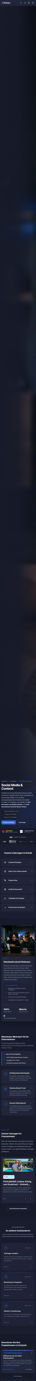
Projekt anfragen (8, 822)
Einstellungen (18, 1376)
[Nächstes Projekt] (31, 1198)
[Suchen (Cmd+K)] (21, 3)
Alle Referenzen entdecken (18, 1208)
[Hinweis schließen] (32, 1353)
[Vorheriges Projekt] (25, 1198)
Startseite (4, 781)
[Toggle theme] (25, 2)
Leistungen (13, 781)
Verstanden (29, 1369)
